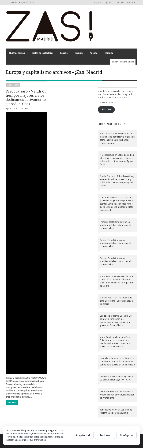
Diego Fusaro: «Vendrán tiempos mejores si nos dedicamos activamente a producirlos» (26, 97)
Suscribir (106, 109)
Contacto (131, 2)
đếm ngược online (108, 410)
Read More (11, 402)
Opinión (107, 2)
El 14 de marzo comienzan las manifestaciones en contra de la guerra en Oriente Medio (115, 343)
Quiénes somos (17, 53)
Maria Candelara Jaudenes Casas (115, 337)
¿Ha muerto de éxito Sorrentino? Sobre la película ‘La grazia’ (116, 301)
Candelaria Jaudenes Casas (113, 316)
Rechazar (105, 435)
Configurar (126, 435)
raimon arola (106, 376)
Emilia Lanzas (24, 108)
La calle (120, 2)
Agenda (97, 2)
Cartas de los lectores (42, 53)
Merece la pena (13, 85)
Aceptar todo (83, 435)
